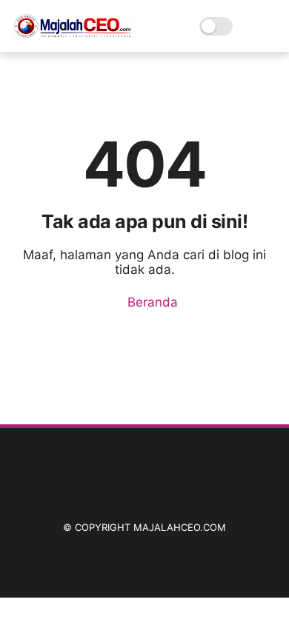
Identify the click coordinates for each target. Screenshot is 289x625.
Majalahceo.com (179, 527)
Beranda (151, 302)
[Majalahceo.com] (73, 34)
